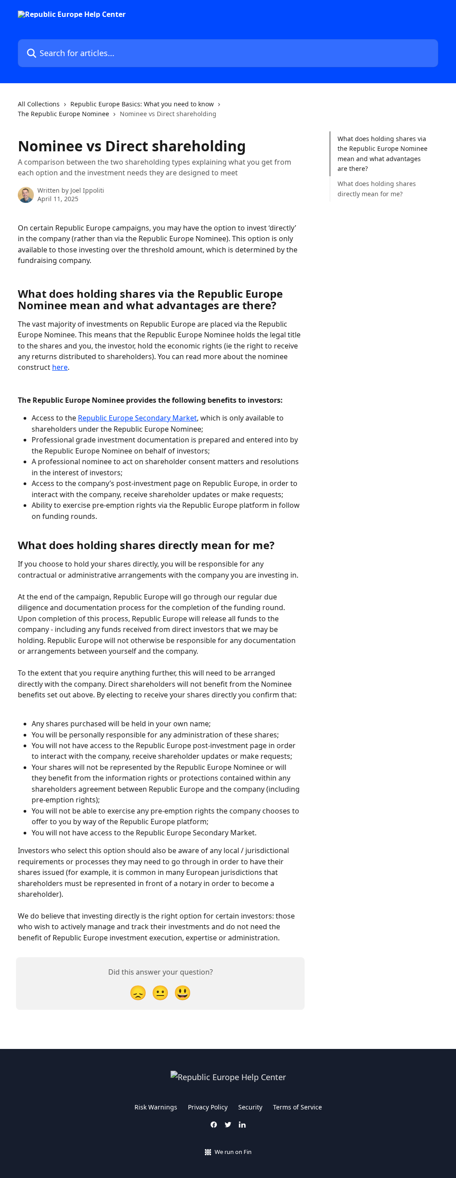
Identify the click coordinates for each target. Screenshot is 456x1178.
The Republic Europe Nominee (63, 113)
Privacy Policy (208, 1107)
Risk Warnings (155, 1107)
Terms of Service (297, 1107)
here (60, 367)
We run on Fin (233, 1152)
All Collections (39, 104)
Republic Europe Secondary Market (137, 418)
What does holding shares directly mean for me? (377, 188)
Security (250, 1107)
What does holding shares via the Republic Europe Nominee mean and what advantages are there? (383, 153)
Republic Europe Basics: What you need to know (142, 104)
